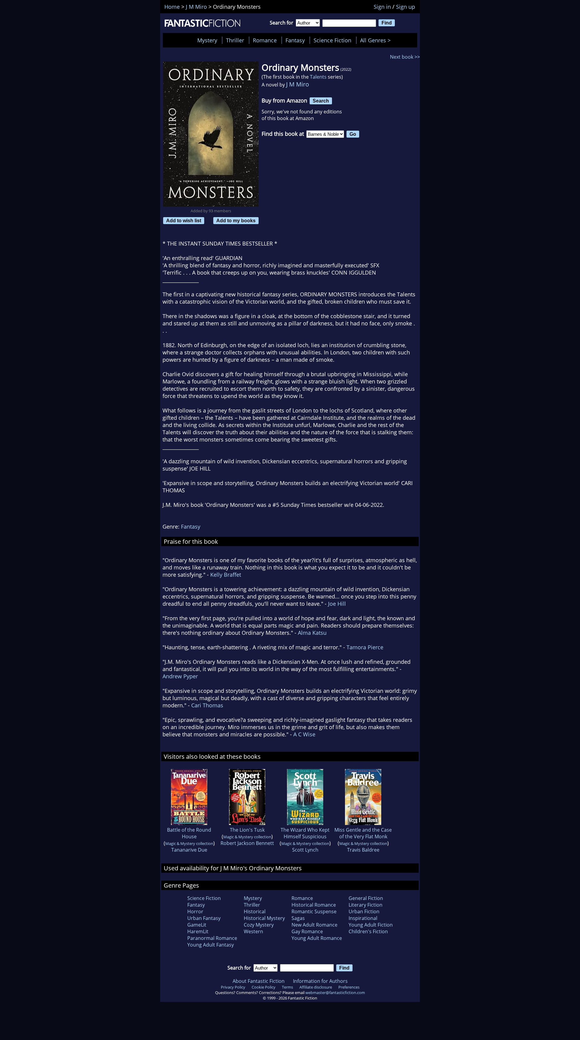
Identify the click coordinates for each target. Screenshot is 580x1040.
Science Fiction (332, 40)
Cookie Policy (264, 987)
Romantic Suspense (314, 911)
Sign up (405, 6)
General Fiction (366, 898)
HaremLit (197, 931)
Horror (195, 911)
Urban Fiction (364, 911)
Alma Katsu (312, 632)
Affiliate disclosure (315, 987)
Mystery (207, 40)
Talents (318, 76)
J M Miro (297, 84)
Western (253, 931)
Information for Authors (320, 981)
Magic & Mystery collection (189, 843)
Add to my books (236, 220)
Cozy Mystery (259, 924)
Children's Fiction (368, 931)
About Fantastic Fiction (259, 981)
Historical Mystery (264, 918)
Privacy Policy (233, 987)
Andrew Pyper (180, 676)
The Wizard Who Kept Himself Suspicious (305, 833)
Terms (287, 987)
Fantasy (295, 40)
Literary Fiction (365, 904)
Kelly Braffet (225, 574)
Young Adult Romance (317, 938)
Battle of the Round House (189, 833)
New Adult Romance (314, 924)
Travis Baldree (363, 849)
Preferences (348, 987)
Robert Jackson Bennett (247, 843)
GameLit (196, 924)
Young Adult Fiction (371, 924)
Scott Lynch (305, 849)
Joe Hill (337, 603)
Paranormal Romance (212, 938)
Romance (265, 40)
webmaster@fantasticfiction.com (335, 992)
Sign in (382, 6)
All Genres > (377, 40)
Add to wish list (183, 220)
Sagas (298, 918)
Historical (255, 911)
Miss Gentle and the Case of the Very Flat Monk (363, 833)
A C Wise (304, 734)
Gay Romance (307, 931)
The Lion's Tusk (247, 829)
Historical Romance (314, 904)
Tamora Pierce (364, 647)
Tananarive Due (189, 849)
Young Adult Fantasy (210, 944)
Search (321, 100)
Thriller (235, 40)
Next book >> (405, 57)
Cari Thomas (207, 705)
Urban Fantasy (204, 918)
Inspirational (363, 918)
